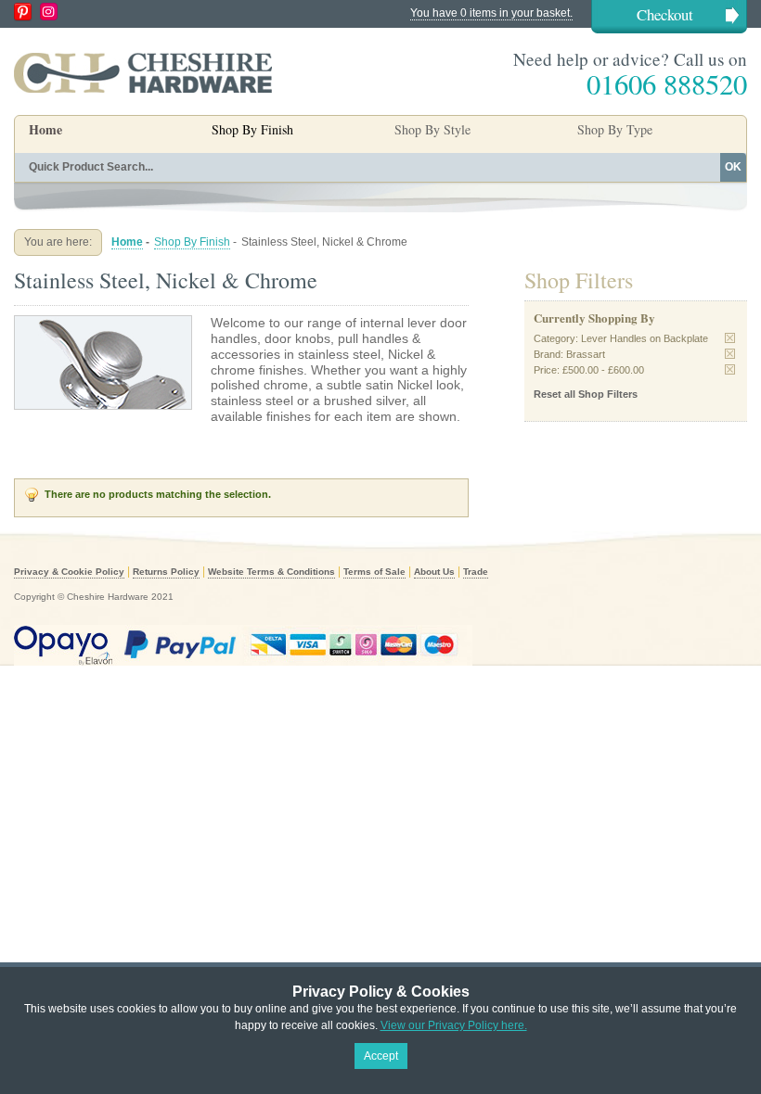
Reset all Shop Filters (586, 394)
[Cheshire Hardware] (143, 72)
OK (733, 166)
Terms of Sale (374, 571)
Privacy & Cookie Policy (69, 571)
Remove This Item (730, 338)
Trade (475, 571)
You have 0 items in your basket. (491, 12)
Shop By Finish (192, 241)
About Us (434, 571)
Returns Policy (166, 571)
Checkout (665, 14)
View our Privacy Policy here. (453, 1025)
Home (45, 129)
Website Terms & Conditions (271, 571)
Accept (381, 1055)
